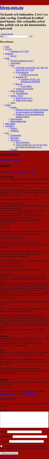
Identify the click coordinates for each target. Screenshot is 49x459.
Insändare (9, 54)
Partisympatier (16, 119)
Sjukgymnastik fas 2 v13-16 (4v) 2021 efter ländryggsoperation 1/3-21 (31, 146)
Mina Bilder (10, 124)
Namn (3, 432)
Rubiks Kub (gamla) (24, 100)
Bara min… (15, 138)
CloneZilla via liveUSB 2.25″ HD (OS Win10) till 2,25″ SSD (32, 69)
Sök (1, 36)
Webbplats (4, 441)
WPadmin (14, 131)
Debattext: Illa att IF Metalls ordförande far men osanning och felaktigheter (32, 111)
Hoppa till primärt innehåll (11, 1)
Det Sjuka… (15, 140)
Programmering (22, 72)
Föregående (6, 159)
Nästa (16, 159)
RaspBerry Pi (21, 77)
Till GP (13, 56)
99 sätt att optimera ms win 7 (22, 61)
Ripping (19, 84)
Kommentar (5, 410)
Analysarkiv (15, 63)
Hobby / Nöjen (16, 96)
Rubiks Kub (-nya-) (24, 98)
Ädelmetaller (15, 135)
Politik (8, 105)
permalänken (30, 393)
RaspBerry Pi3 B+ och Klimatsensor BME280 (30, 80)
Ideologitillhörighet (18, 121)
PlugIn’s (13, 128)
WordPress (9, 126)
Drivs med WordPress (9, 458)
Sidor (7, 58)
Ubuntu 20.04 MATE (24, 89)
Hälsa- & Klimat (17, 91)
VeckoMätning (22, 93)
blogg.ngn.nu (11, 7)
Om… (7, 133)
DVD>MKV (26, 86)
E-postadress (6, 436)
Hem (7, 47)
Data (12, 65)
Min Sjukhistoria (22, 142)
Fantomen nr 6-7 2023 (19, 51)
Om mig (13, 149)
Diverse (8, 49)
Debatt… (14, 107)
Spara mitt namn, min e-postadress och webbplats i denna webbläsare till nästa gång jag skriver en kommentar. (24, 447)
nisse (33, 172)
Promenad (4, 393)
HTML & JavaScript (29, 75)
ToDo (12, 103)
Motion (30, 391)
